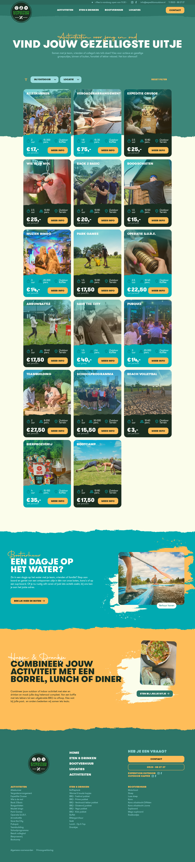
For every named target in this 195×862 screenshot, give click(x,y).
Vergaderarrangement (21, 793)
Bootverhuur (81, 763)
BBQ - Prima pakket (78, 799)
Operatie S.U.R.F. (18, 815)
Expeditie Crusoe (19, 796)
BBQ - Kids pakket (77, 812)
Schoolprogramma (20, 830)
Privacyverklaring (44, 850)
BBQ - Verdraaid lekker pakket (83, 802)
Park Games (16, 812)
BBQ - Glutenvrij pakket (80, 805)
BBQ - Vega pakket (78, 808)
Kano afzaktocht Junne (139, 805)
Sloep (130, 793)
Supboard (133, 808)
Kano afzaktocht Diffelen (139, 802)
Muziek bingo (17, 808)
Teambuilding (17, 827)
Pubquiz (14, 824)
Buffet (72, 815)
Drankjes (73, 827)
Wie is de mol (17, 799)
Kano (130, 799)
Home (74, 753)
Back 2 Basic (16, 802)
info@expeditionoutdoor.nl (152, 2)
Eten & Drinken (82, 758)
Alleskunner (16, 790)
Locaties (77, 769)
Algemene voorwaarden (22, 850)
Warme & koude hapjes (80, 793)
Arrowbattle (16, 818)
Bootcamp (15, 839)
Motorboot (133, 790)
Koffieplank (74, 790)
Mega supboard (135, 812)
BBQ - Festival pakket (79, 796)
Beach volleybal (18, 833)
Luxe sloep (133, 796)
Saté (71, 821)
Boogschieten (17, 805)
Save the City (17, 821)
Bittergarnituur (76, 818)
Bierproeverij (17, 836)
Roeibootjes (133, 815)
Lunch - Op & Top (77, 824)
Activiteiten (80, 774)
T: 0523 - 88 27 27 (176, 2)
